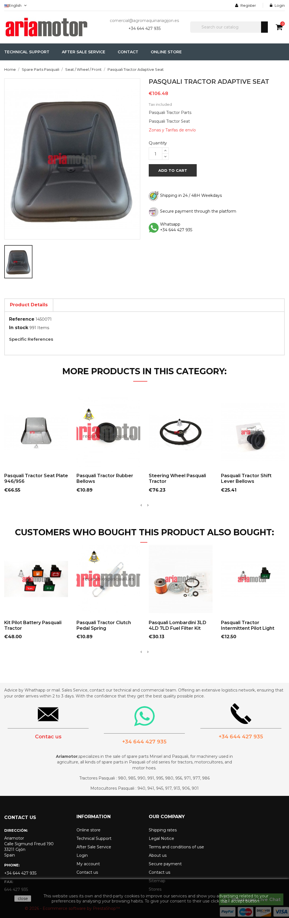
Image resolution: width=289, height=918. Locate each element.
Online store (88, 830)
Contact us (87, 872)
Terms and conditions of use (176, 846)
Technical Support (93, 838)
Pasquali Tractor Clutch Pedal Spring (103, 625)
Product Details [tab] (29, 304)
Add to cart (172, 170)
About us (158, 855)
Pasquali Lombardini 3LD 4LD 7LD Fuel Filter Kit (177, 625)
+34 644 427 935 (144, 28)
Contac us (48, 737)
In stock (18, 327)
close (23, 898)
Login (82, 855)
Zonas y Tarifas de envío (172, 130)
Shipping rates (163, 830)
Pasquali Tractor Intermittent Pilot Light (247, 625)
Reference (21, 319)
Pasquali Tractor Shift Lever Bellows (246, 478)
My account (88, 863)
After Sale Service (93, 846)
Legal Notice (161, 838)
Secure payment (165, 863)
